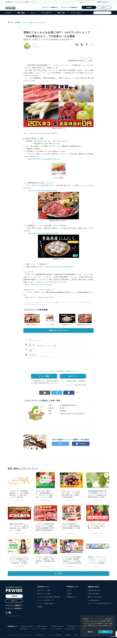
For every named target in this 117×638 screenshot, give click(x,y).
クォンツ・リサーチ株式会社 (38, 628)
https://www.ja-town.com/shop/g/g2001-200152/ (43, 233)
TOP (12, 22)
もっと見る (58, 573)
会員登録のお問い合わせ (94, 590)
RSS (75, 635)
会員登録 (88, 7)
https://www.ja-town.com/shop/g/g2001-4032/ (42, 190)
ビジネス (8, 12)
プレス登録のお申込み (94, 600)
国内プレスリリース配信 (43, 590)
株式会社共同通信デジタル (74, 626)
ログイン (104, 7)
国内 (85, 2)
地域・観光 (21, 12)
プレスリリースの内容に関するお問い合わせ (100, 603)
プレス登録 (45, 376)
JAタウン (25, 22)
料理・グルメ (32, 345)
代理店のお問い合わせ (94, 593)
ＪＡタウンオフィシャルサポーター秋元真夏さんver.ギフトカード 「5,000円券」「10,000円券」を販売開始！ (19, 561)
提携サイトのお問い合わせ (95, 597)
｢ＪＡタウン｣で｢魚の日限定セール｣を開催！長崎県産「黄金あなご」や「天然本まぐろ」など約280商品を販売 (71, 561)
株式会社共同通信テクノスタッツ (73, 628)
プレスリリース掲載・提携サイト (46, 603)
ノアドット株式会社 (55, 628)
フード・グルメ (76, 12)
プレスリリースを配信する (50, 7)
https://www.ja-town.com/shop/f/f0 (41, 284)
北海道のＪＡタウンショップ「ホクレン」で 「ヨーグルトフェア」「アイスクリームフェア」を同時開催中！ (97, 561)
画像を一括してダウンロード (58, 330)
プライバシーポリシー (97, 619)
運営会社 (67, 635)
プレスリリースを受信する (69, 7)
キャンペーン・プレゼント (35, 340)
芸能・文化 (61, 12)
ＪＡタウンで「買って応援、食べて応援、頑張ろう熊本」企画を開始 (97, 526)
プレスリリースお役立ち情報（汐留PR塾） (48, 597)
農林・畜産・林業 (41, 345)
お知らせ (69, 590)
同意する (105, 631)
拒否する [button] (90, 632)
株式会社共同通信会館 (57, 626)
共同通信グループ (71, 597)
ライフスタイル (46, 12)
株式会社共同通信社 (42, 626)
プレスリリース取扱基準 (55, 635)
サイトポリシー (12, 635)
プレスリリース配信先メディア (45, 600)
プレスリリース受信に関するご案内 (76, 385)
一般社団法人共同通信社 (26, 626)
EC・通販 (53, 345)
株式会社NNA (23, 628)
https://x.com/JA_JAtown (46, 297)
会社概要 (69, 593)
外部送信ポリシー (40, 635)
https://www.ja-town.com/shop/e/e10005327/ (43, 133)
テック (33, 12)
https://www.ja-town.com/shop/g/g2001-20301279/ (44, 159)
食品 (49, 345)
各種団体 (18, 22)
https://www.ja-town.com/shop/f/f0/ (72, 414)
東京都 (30, 350)
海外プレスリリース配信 (43, 593)
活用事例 (39, 607)
